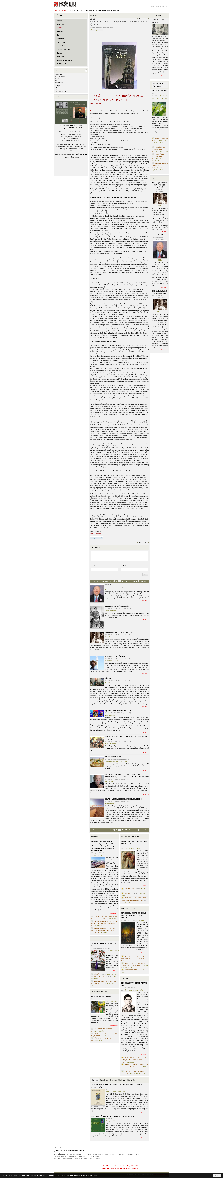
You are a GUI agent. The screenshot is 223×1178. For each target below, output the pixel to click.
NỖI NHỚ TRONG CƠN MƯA (159, 92)
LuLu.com (82, 144)
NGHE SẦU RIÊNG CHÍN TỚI (101, 996)
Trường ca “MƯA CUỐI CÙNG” (115, 656)
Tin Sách (95, 1080)
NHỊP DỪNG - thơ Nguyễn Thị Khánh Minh (158, 149)
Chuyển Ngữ (131, 1080)
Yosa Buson (58, 89)
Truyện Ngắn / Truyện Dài (130, 837)
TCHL (107, 589)
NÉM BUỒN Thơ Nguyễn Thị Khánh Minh (158, 156)
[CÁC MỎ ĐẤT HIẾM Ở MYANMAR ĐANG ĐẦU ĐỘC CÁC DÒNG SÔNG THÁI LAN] (97, 742)
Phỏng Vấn (124, 978)
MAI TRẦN (130, 1069)
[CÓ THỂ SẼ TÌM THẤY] (97, 762)
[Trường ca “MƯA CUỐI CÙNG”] (97, 663)
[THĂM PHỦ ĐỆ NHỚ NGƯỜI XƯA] (97, 617)
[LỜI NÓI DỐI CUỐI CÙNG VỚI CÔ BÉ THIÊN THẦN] (128, 860)
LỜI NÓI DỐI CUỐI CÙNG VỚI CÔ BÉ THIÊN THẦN (134, 843)
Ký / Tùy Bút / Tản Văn (99, 992)
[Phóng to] (94, 19)
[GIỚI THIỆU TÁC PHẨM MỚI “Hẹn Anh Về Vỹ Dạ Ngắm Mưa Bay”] (98, 1125)
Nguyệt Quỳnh (128, 902)
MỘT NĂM (97, 974)
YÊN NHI (58, 79)
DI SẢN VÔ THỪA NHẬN (132, 970)
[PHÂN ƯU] (97, 593)
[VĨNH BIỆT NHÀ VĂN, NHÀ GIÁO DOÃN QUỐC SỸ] (160, 198)
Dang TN (157, 160)
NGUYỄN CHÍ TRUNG (112, 661)
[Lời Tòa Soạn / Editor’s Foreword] (160, 29)
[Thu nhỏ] (91, 19)
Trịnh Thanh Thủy (110, 715)
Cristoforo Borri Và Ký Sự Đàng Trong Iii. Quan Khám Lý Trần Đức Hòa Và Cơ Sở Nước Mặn (104, 923)
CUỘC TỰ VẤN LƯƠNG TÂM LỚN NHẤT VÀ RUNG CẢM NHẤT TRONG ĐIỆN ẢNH (133, 959)
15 (129, 581)
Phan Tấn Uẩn (109, 781)
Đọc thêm (144, 600)
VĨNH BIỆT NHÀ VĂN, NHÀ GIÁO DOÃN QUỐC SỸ (160, 185)
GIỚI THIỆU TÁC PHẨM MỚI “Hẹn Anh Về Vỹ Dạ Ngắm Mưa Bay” (113, 1116)
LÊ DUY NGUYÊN (162, 95)
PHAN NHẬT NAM (140, 1073)
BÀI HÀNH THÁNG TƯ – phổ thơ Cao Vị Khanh (160, 165)
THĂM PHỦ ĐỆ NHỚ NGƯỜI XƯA (116, 606)
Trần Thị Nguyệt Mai (129, 990)
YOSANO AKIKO (60, 91)
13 (122, 581)
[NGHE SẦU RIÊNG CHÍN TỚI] (98, 1007)
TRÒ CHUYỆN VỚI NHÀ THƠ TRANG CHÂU (134, 984)
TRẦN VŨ (132, 1073)
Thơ (92, 939)
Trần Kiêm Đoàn (109, 803)
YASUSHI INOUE (60, 77)
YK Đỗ (57, 87)
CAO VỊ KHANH (161, 167)
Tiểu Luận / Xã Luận (128, 908)
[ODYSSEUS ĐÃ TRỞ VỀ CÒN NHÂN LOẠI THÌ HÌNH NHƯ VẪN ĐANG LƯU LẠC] (128, 933)
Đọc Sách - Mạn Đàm (117, 1080)
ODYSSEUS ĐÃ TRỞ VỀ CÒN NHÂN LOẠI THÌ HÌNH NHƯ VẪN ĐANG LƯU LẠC (133, 915)
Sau (146, 19)
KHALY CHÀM (110, 761)
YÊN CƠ (108, 678)
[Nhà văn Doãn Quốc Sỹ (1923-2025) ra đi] (97, 637)
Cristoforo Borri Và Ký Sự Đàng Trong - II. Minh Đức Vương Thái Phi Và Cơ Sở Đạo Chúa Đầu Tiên (103, 930)
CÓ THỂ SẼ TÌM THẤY (113, 757)
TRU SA (107, 683)
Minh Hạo (141, 920)
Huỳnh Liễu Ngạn (111, 974)
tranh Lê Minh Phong (121, 761)
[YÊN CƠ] (97, 682)
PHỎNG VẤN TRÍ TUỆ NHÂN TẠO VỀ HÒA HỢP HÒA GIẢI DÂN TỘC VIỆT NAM (134, 1060)
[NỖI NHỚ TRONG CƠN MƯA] (159, 109)
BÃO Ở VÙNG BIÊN (99, 976)
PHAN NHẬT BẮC (99, 1031)
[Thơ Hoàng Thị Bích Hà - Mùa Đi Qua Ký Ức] (98, 960)
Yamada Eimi (58, 74)
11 (116, 581)
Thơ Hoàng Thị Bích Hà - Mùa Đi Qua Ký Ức (103, 945)
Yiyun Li (57, 85)
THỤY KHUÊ (98, 925)
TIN (153, 178)
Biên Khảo (94, 837)
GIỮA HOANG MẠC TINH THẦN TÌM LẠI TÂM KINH (123, 799)
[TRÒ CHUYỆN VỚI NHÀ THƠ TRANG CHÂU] (128, 1002)
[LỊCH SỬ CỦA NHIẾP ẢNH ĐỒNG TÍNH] (97, 713)
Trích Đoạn (104, 1080)
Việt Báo (107, 636)
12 (119, 581)
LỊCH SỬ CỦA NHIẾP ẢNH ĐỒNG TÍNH (118, 711)
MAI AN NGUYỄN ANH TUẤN (132, 848)
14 (126, 581)
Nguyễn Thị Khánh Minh (162, 151)
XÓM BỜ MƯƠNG (130, 889)
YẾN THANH (59, 83)
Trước (141, 19)
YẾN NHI (58, 81)
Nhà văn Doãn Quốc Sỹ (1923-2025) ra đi (118, 632)
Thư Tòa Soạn (156, 15)
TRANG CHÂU (139, 990)
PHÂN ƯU (108, 585)
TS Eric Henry (121, 1091)
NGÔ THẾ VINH (98, 855)
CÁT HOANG (128, 893)
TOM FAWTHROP (110, 743)
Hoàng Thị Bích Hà (96, 30)
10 (113, 581)
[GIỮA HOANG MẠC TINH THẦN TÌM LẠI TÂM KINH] (97, 808)
